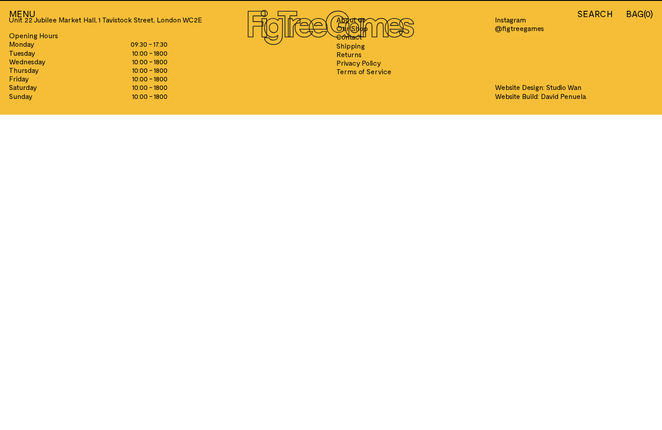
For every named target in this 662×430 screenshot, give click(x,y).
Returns (349, 54)
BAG (639, 13)
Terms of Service (363, 71)
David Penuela (563, 96)
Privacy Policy (358, 62)
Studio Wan (563, 87)
